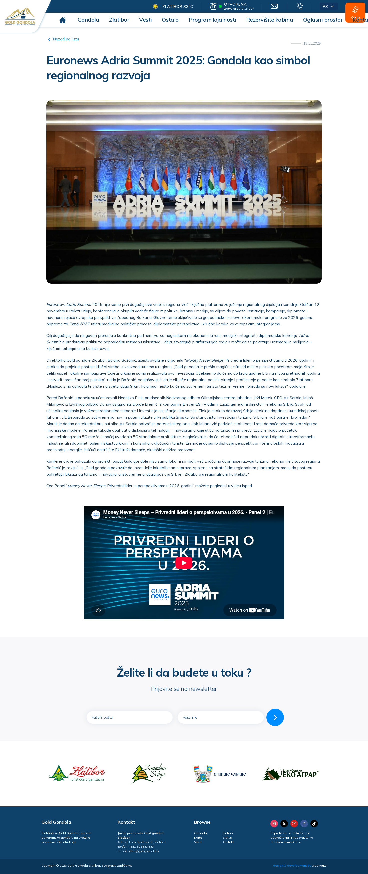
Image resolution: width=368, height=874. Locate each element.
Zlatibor (119, 19)
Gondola (88, 19)
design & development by (300, 865)
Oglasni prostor (323, 19)
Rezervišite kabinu (269, 19)
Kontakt (228, 842)
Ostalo (170, 19)
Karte (198, 837)
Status (227, 837)
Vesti (145, 19)
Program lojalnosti (212, 19)
